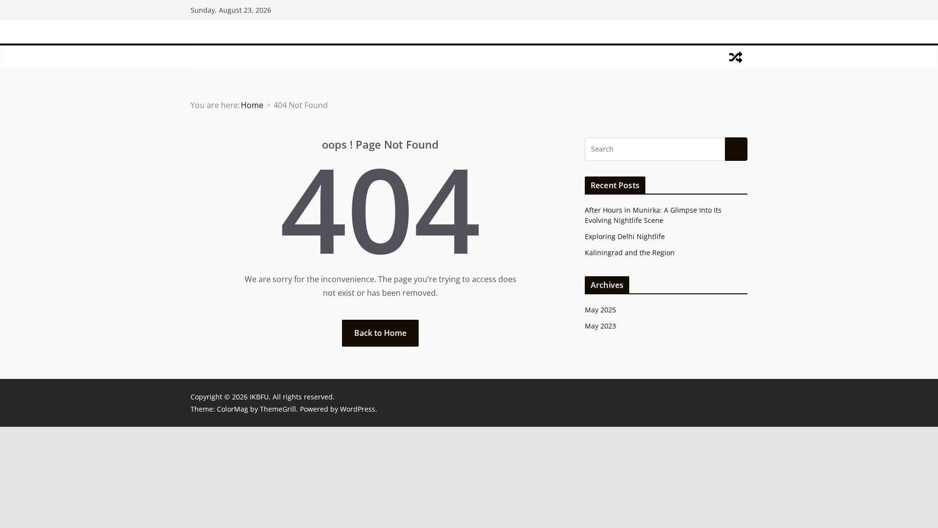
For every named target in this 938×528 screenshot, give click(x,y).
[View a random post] (735, 57)
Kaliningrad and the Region (630, 252)
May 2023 (600, 325)
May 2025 (600, 309)
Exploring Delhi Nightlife (625, 236)
